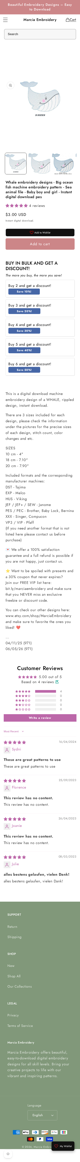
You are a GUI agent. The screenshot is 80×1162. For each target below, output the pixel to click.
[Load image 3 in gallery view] (63, 164)
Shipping (14, 937)
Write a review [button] (40, 718)
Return (12, 926)
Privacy (13, 1015)
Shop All (14, 976)
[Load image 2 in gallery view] (39, 164)
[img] (15, 742)
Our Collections (19, 986)
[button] (5, 19)
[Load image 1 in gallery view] (16, 164)
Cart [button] (72, 19)
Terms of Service (20, 1025)
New (10, 965)
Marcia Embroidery (46, 1147)
